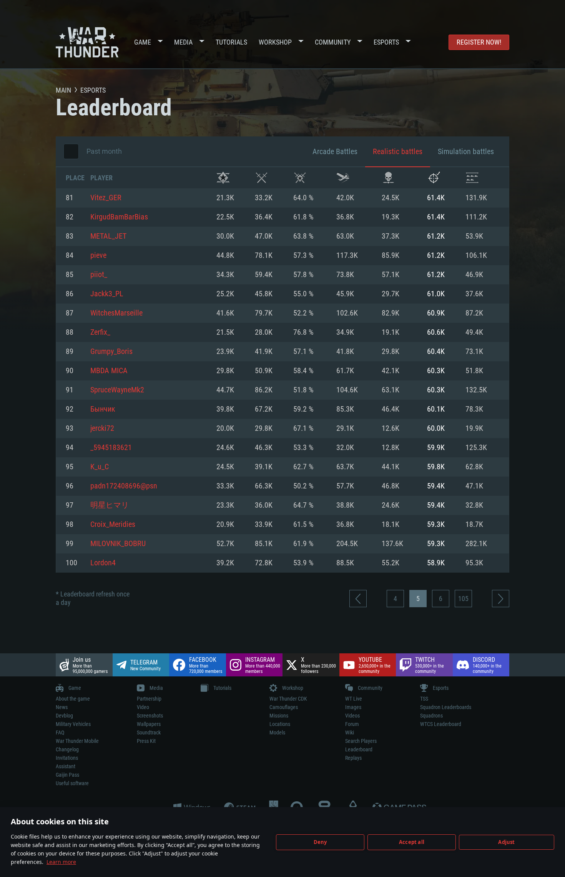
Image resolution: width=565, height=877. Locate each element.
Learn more (61, 861)
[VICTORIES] (223, 177)
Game (142, 42)
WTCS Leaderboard (440, 724)
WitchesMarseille (116, 313)
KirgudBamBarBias (119, 217)
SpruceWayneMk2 (117, 390)
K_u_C (99, 467)
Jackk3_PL (106, 294)
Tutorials (231, 42)
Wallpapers (149, 724)
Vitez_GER (105, 198)
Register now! (479, 42)
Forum (352, 724)
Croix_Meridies (112, 524)
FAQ (60, 732)
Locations (279, 724)
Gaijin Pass (67, 775)
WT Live (353, 699)
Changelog (67, 749)
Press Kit (146, 741)
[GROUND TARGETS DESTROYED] (472, 177)
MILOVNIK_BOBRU (118, 544)
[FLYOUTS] (343, 177)
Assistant (65, 766)
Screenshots (150, 716)
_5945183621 (111, 448)
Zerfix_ (100, 332)
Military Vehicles (73, 724)
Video (143, 707)
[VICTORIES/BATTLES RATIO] (300, 177)
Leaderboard (358, 749)
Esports (386, 42)
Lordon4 (103, 563)
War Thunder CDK (288, 699)
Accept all (411, 842)
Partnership (149, 699)
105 (463, 599)
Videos (352, 716)
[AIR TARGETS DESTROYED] (433, 177)
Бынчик (102, 409)
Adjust (506, 842)
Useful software (72, 783)
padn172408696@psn (123, 486)
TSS (424, 699)
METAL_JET (108, 236)
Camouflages (283, 707)
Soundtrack (149, 732)
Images (353, 707)
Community (333, 42)
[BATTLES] (261, 177)
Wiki (349, 732)
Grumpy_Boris (111, 351)
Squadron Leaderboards (445, 707)
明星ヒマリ (109, 505)
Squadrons (431, 716)
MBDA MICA (109, 371)
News (62, 707)
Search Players (361, 741)
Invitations (67, 758)
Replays (353, 758)
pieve (98, 255)
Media (183, 42)
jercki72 (102, 428)
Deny (320, 842)
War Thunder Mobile (77, 741)
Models (277, 732)
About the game (73, 699)
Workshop (275, 42)
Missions (278, 716)
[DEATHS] (388, 177)
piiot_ (98, 275)
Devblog (64, 716)
